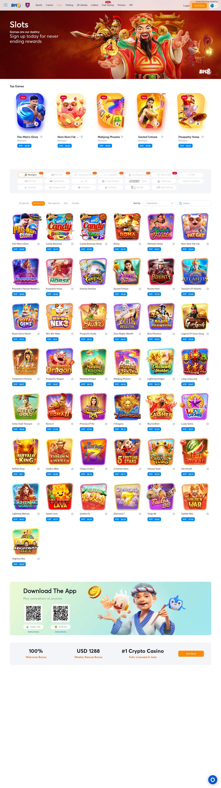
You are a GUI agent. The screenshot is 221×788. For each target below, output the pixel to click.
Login (186, 6)
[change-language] (213, 5)
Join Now (199, 6)
